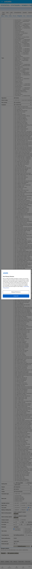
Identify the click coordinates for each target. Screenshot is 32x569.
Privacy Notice (6, 287)
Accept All (16, 295)
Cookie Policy (26, 286)
